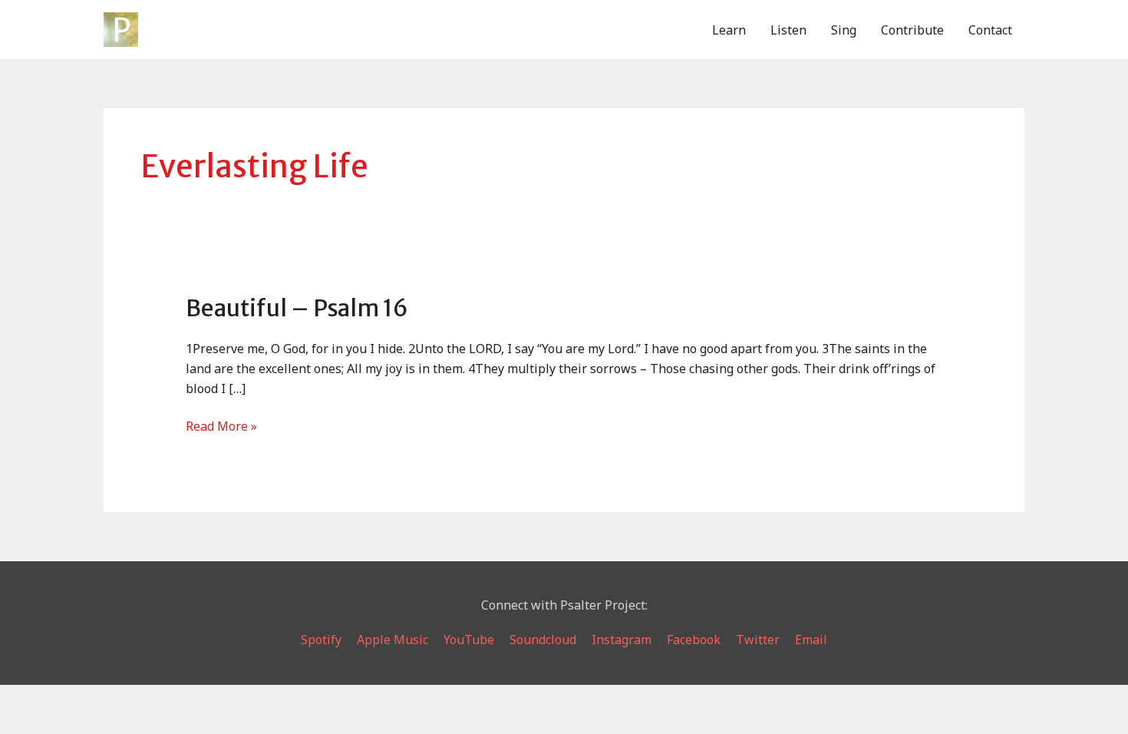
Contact (990, 29)
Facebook (694, 639)
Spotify (321, 639)
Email (811, 639)
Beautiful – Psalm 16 (297, 307)
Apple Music (392, 639)
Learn (729, 29)
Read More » (221, 427)
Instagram (621, 639)
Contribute (912, 29)
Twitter (758, 639)
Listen (788, 29)
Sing (843, 29)
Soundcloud (543, 639)
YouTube (469, 639)
